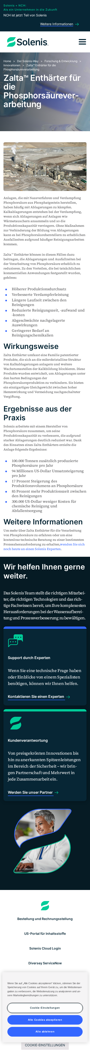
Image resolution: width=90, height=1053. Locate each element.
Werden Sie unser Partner (31, 792)
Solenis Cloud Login (45, 948)
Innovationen (11, 65)
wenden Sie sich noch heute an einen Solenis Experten (44, 546)
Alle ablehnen (45, 1031)
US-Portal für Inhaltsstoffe (45, 933)
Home (7, 61)
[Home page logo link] (45, 905)
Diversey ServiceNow (45, 963)
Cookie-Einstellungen (45, 1045)
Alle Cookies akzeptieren (45, 1019)
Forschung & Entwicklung (61, 61)
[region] (45, 1007)
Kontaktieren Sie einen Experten (36, 696)
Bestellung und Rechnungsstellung (45, 919)
